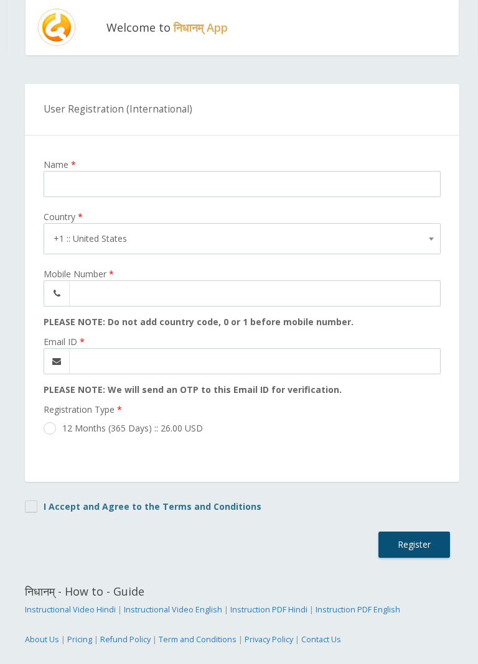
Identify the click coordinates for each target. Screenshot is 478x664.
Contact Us (321, 639)
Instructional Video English (173, 609)
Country (63, 217)
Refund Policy (125, 639)
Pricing (79, 639)
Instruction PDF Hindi (268, 609)
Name (60, 164)
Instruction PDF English (358, 609)
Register (414, 544)
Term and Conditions (198, 639)
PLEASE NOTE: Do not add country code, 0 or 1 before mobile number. (199, 322)
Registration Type (83, 409)
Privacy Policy (269, 639)
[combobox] (242, 238)
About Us (42, 639)
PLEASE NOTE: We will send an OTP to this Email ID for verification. (193, 389)
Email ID (64, 342)
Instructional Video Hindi (70, 609)
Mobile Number (79, 274)
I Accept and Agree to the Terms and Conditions (152, 506)
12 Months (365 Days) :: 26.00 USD (132, 428)
